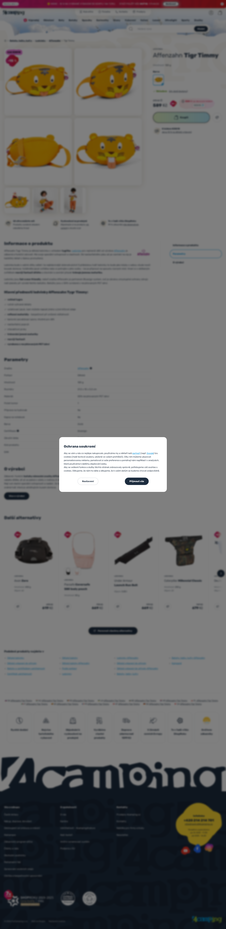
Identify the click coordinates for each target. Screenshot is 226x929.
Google (150, 453)
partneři (136, 453)
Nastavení (88, 481)
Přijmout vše (136, 481)
